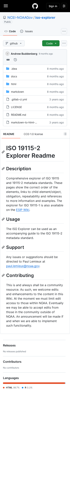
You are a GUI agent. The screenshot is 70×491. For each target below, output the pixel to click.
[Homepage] (35, 6)
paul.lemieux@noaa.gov (22, 266)
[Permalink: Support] (3, 247)
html (13, 84)
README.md (18, 114)
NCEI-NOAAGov (20, 17)
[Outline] (65, 134)
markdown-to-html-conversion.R (31, 122)
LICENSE (16, 107)
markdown (17, 91)
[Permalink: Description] (3, 168)
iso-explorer (45, 17)
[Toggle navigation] (6, 6)
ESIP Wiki (22, 210)
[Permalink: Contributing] (3, 275)
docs (14, 76)
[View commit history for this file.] (15, 59)
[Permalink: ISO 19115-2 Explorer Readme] (3, 151)
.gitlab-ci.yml (19, 99)
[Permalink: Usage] (3, 219)
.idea (14, 68)
